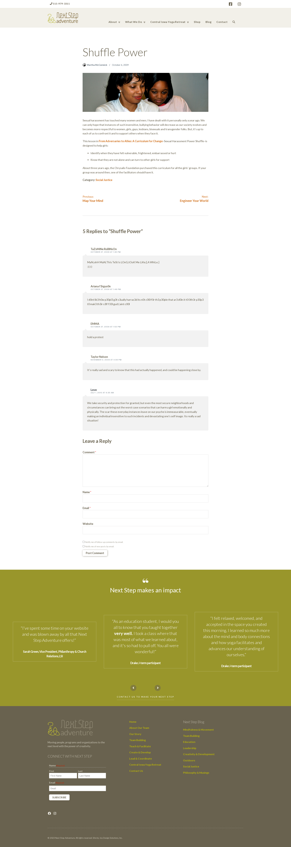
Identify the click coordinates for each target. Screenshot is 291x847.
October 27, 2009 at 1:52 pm (106, 327)
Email (87, 508)
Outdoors (189, 760)
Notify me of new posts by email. (99, 546)
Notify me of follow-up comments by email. (104, 542)
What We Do (133, 21)
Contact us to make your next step (145, 696)
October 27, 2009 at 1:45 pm (106, 252)
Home (132, 721)
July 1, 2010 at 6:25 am (102, 393)
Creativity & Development (199, 754)
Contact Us (136, 770)
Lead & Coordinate (140, 758)
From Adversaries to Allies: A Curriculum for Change (131, 141)
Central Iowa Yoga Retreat (168, 21)
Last (80, 771)
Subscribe (59, 797)
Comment (89, 452)
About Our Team (139, 727)
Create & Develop (140, 752)
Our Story (135, 734)
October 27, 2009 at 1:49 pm (106, 289)
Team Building (137, 740)
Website (88, 523)
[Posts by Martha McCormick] (85, 64)
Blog (208, 21)
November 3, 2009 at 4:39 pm (106, 360)
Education (189, 741)
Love (94, 389)
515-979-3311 (61, 3)
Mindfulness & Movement (198, 729)
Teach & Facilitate (140, 746)
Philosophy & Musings (196, 772)
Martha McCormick (97, 64)
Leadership (189, 748)
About (113, 21)
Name (87, 492)
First (51, 771)
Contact (221, 21)
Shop (197, 21)
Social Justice (104, 180)
